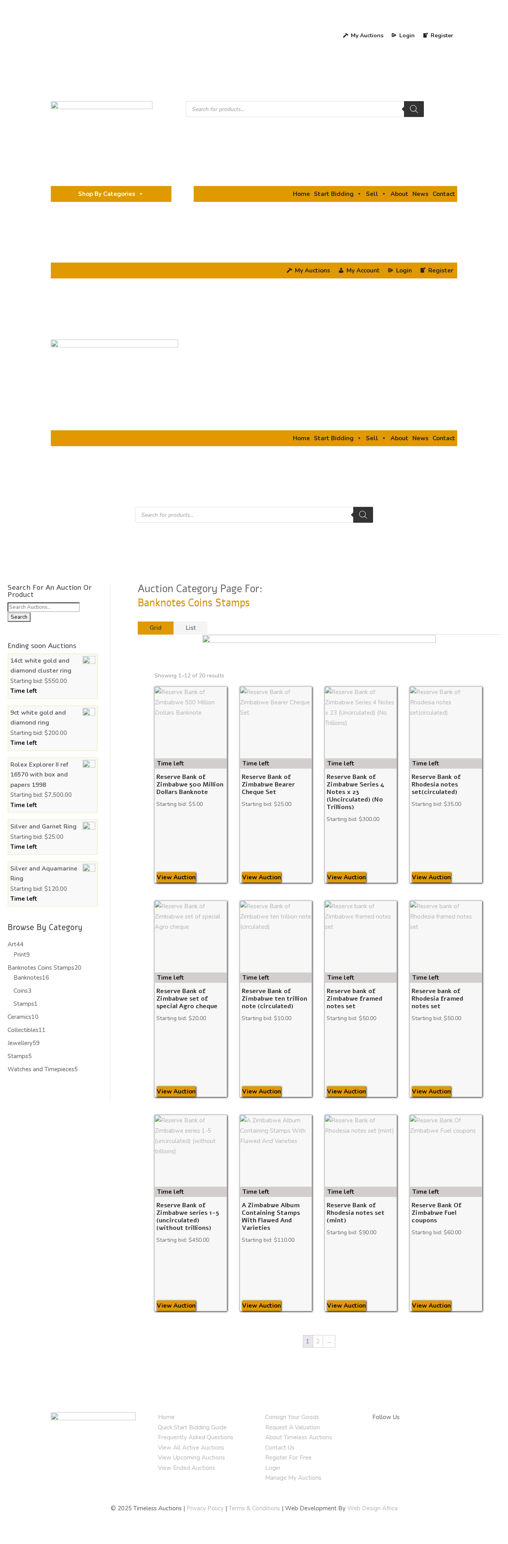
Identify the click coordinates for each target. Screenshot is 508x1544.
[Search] (414, 109)
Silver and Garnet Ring (43, 826)
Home (301, 194)
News (420, 194)
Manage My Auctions (293, 1478)
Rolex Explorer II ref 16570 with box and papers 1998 (39, 775)
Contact (444, 194)
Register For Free (288, 1458)
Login (272, 1468)
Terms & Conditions (254, 1508)
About (399, 194)
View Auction (176, 877)
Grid (156, 628)
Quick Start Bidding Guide (192, 1427)
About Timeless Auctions (298, 1437)
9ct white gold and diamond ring (38, 718)
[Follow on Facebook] (378, 1440)
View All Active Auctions (191, 1448)
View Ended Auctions (186, 1468)
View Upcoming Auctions (191, 1458)
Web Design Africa (372, 1508)
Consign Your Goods (292, 1417)
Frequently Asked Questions (195, 1437)
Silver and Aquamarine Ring (43, 874)
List (191, 628)
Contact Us (279, 1448)
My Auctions (367, 35)
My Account (363, 270)
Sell (372, 194)
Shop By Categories (106, 194)
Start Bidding (334, 194)
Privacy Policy (205, 1508)
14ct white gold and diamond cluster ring (40, 666)
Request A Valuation (292, 1427)
